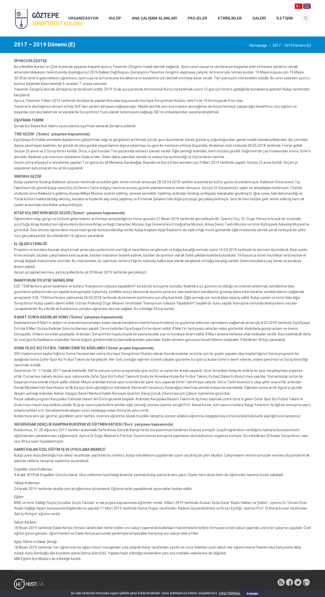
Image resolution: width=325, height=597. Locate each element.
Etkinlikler (230, 18)
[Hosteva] (32, 584)
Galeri (259, 18)
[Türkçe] (298, 6)
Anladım (252, 593)
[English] (307, 6)
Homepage (258, 45)
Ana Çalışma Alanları (154, 18)
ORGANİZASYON (83, 18)
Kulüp (115, 18)
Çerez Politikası (229, 593)
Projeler (197, 18)
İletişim (285, 18)
